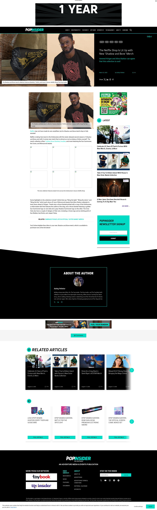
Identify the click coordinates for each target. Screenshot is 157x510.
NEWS (65, 479)
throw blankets (55, 141)
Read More (13, 507)
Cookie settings (138, 506)
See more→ (126, 206)
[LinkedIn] (58, 302)
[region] (78, 506)
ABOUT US (77, 474)
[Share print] (149, 36)
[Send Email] (61, 302)
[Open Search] (131, 30)
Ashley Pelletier (120, 72)
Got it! (150, 506)
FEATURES (66, 482)
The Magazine (109, 30)
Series (120, 41)
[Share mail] (148, 36)
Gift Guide (93, 30)
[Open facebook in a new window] (113, 79)
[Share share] (151, 36)
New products (75, 30)
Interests (100, 30)
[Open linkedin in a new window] (107, 79)
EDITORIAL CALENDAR (80, 486)
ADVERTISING (78, 477)
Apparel (102, 41)
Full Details (38, 437)
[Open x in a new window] (105, 79)
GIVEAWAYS (66, 485)
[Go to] (38, 362)
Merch (111, 41)
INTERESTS (77, 489)
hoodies (63, 141)
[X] (54, 302)
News (66, 30)
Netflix (32, 131)
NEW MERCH (67, 476)
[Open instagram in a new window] (110, 79)
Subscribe (125, 30)
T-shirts (47, 141)
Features (84, 30)
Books (106, 41)
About (118, 30)
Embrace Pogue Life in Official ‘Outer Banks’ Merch (64, 219)
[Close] (156, 1)
